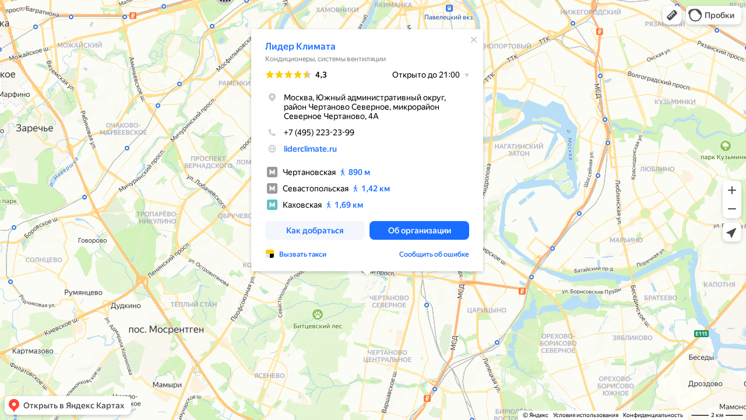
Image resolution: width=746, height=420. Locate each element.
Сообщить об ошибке (434, 254)
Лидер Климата (300, 46)
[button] (672, 15)
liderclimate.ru (310, 148)
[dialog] (367, 150)
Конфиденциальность (653, 415)
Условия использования (585, 415)
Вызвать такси (302, 254)
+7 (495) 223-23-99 (319, 132)
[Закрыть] (473, 39)
